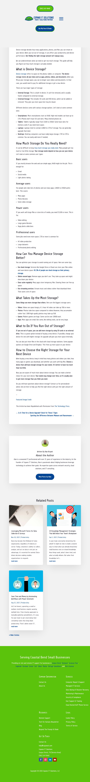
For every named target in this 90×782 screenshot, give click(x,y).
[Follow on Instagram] (45, 760)
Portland (25, 666)
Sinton (31, 666)
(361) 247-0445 (45, 8)
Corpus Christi (56, 663)
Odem (40, 666)
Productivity (25, 537)
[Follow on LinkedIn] (50, 760)
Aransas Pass (73, 663)
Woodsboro (57, 666)
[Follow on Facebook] (41, 760)
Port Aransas (69, 666)
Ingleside (19, 666)
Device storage (21, 74)
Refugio (50, 666)
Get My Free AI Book (45, 28)
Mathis (45, 666)
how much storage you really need (46, 148)
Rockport (65, 663)
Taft (35, 666)
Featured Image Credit (24, 400)
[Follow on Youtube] (55, 760)
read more (14, 561)
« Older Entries (14, 635)
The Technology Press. (62, 406)
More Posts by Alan (45, 477)
